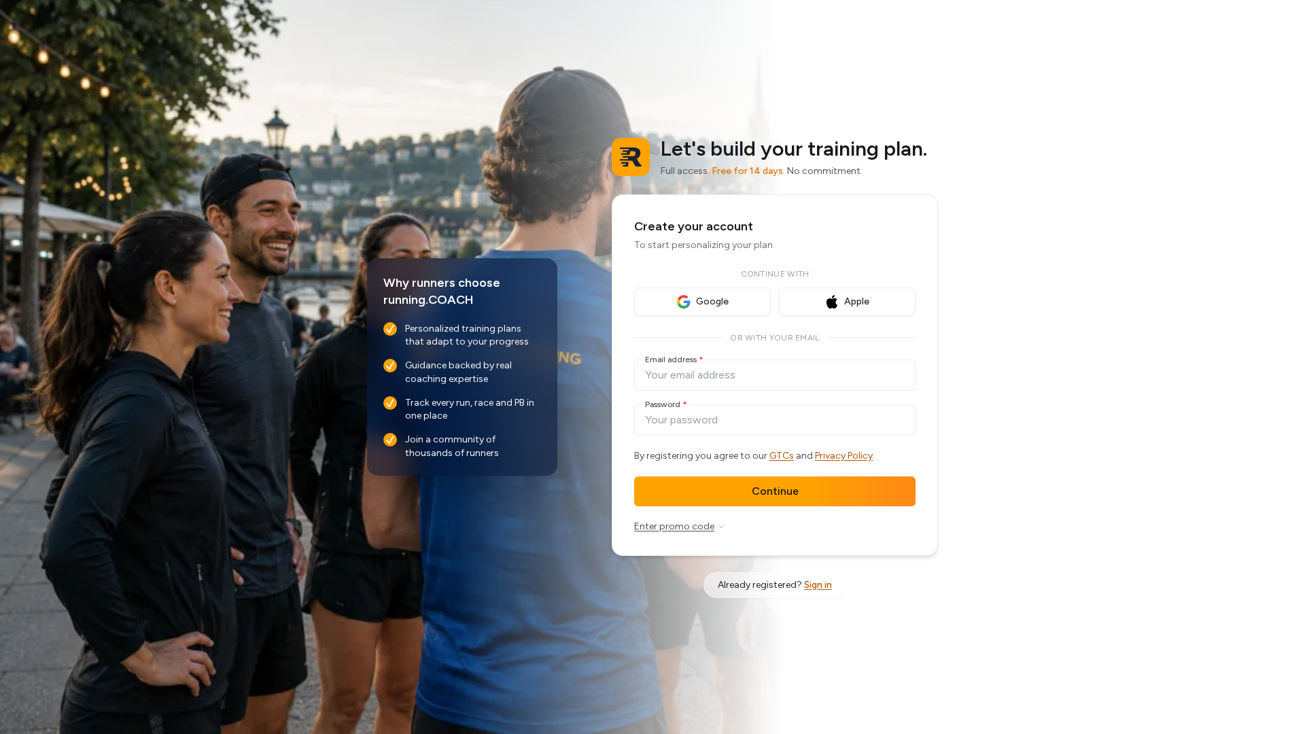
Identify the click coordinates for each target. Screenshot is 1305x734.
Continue (775, 491)
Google (712, 301)
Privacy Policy (844, 455)
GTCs (781, 455)
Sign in (818, 585)
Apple (856, 301)
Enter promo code (674, 526)
